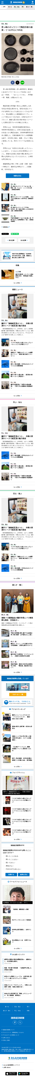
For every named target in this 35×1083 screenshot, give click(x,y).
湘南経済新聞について (8, 1029)
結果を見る (23, 874)
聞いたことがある (12, 856)
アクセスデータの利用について (11, 1035)
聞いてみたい (10, 862)
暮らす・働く (29, 6)
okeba (5, 227)
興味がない (10, 866)
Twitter (20, 1022)
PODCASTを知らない (13, 869)
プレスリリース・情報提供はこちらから (13, 1032)
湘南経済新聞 (16, 2)
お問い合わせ (6, 1037)
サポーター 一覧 (18, 694)
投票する (11, 874)
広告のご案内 (6, 1040)
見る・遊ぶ (17, 6)
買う (23, 6)
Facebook (15, 1022)
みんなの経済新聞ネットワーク (17, 1058)
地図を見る (17, 176)
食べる (10, 6)
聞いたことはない (12, 859)
